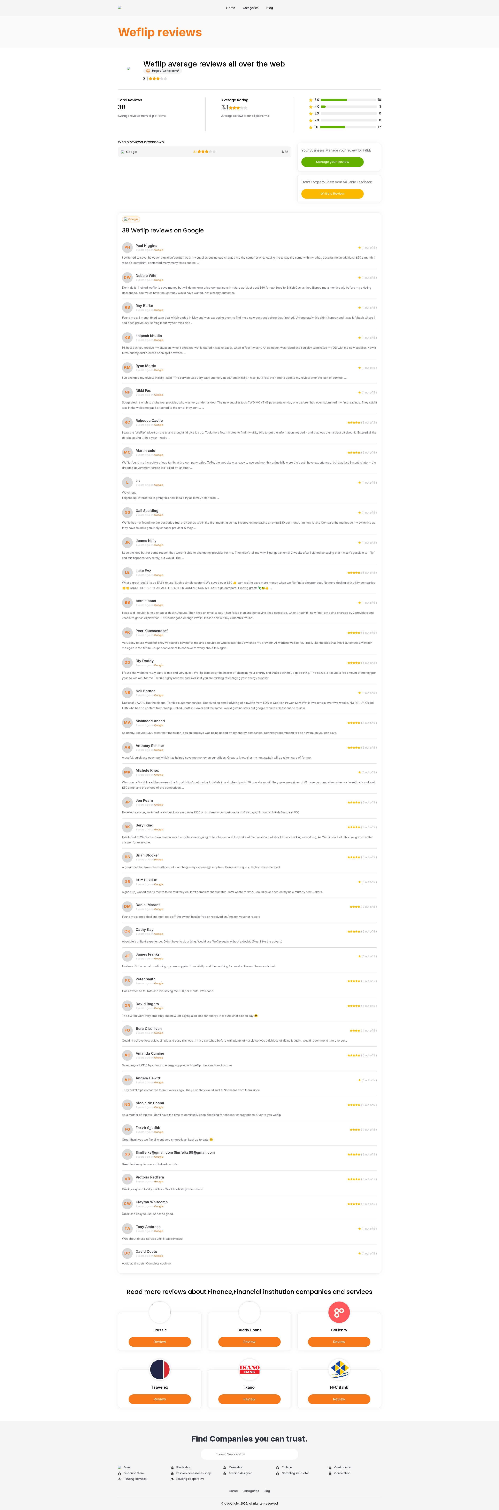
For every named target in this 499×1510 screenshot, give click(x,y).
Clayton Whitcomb (152, 1202)
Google (133, 219)
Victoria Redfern (150, 1177)
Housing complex (135, 1479)
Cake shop (236, 1467)
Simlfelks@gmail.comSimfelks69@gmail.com (175, 1152)
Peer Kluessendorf (152, 631)
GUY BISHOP (146, 880)
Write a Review (333, 193)
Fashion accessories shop (193, 1473)
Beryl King (144, 825)
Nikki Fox (143, 390)
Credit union (342, 1467)
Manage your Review (332, 162)
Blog (269, 8)
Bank (127, 1467)
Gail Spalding (147, 511)
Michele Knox (147, 770)
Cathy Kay (145, 929)
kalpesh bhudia (149, 336)
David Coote (146, 1251)
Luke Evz (143, 571)
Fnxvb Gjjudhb (148, 1128)
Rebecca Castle (149, 421)
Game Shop (342, 1473)
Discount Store (134, 1473)
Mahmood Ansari (150, 721)
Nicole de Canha (150, 1103)
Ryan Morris (146, 366)
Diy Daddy (145, 661)
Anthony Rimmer (150, 746)
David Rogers (147, 1004)
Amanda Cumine (150, 1053)
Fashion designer (240, 1473)
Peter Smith (146, 979)
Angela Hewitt (148, 1078)
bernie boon (146, 601)
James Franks (148, 954)
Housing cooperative (190, 1479)
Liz (138, 481)
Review (160, 1342)
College (287, 1467)
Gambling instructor (295, 1473)
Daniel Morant (148, 905)
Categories (250, 8)
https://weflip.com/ (165, 71)
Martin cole (145, 451)
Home (230, 8)
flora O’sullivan (149, 1029)
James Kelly (146, 541)
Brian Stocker (147, 855)
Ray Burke (144, 306)
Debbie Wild (146, 276)
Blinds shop (183, 1467)
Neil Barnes (145, 691)
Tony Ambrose (148, 1227)
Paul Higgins (146, 246)
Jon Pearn (144, 800)
